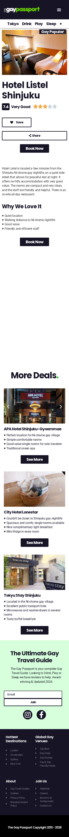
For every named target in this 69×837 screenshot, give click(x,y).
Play (39, 23)
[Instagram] (27, 714)
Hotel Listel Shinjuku (25, 90)
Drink (26, 23)
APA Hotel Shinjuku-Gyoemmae (32, 429)
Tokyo (13, 23)
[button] (59, 10)
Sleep (51, 23)
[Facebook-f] (41, 714)
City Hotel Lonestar (21, 512)
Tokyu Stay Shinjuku (22, 595)
